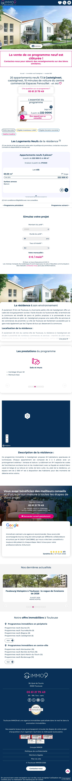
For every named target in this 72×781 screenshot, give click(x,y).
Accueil (22, 73)
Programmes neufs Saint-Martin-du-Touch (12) (24, 654)
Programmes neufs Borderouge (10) (19, 657)
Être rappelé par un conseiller (34, 117)
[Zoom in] (7, 435)
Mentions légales (36, 755)
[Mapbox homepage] (6, 446)
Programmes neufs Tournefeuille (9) (19, 630)
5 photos (38, 46)
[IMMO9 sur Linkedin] (42, 700)
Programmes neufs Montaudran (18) (19, 649)
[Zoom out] (7, 438)
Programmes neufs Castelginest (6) (19, 636)
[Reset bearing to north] (7, 441)
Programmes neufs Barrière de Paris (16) (21, 652)
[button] (64, 3)
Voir (8, 640)
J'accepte (66, 779)
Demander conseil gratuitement (36, 516)
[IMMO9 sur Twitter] (34, 700)
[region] (36, 424)
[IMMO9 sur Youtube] (38, 700)
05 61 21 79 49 (36, 91)
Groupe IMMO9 (36, 747)
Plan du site (36, 759)
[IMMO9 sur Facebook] (29, 700)
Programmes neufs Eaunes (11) (17, 628)
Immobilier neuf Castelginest (34, 73)
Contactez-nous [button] (36, 768)
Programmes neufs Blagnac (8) (17, 633)
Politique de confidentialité (36, 751)
